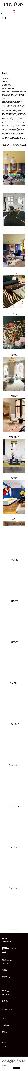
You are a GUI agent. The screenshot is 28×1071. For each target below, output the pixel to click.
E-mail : (14, 538)
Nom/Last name (14, 533)
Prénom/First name (14, 528)
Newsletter (14, 525)
